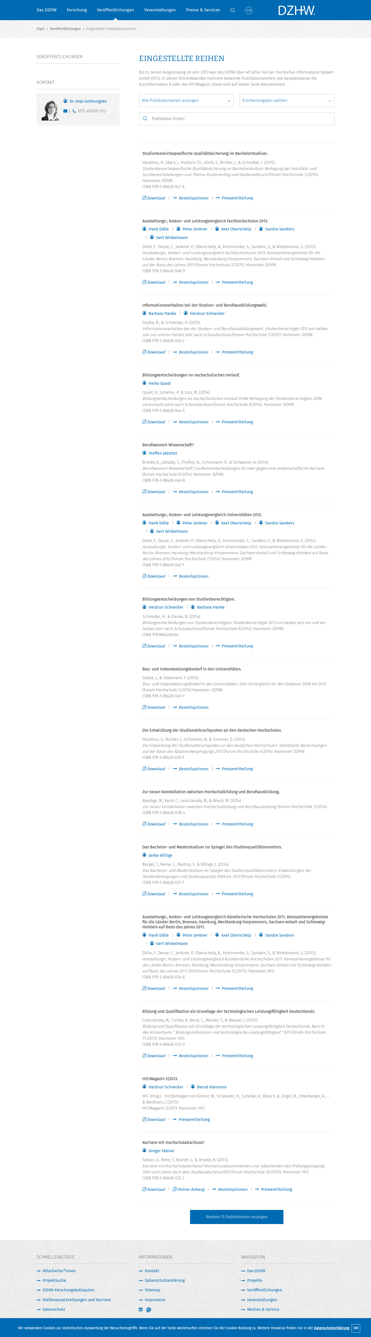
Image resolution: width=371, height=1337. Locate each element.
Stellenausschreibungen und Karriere (77, 1299)
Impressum (155, 1299)
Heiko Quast (160, 383)
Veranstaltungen (160, 10)
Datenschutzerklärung (331, 1328)
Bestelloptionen (193, 198)
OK (356, 1328)
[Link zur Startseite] (296, 10)
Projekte (254, 1280)
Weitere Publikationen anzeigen (237, 1216)
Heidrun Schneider (207, 313)
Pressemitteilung (237, 198)
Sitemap (153, 1290)
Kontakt (152, 1270)
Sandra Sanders (279, 229)
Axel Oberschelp (236, 229)
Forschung (77, 10)
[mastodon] (152, 1310)
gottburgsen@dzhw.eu (66, 112)
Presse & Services (203, 10)
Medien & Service (263, 1309)
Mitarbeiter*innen (59, 1270)
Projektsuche (54, 1280)
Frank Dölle (159, 229)
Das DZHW (47, 10)
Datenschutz (54, 1309)
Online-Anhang (190, 1189)
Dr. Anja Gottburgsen (88, 101)
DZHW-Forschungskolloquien (68, 1290)
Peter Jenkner (195, 229)
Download (156, 198)
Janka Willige (160, 855)
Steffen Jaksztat (163, 453)
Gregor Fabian (161, 1151)
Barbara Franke (162, 313)
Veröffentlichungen (115, 10)
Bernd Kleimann (212, 1087)
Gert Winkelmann (172, 237)
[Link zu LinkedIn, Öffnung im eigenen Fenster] (141, 1309)
